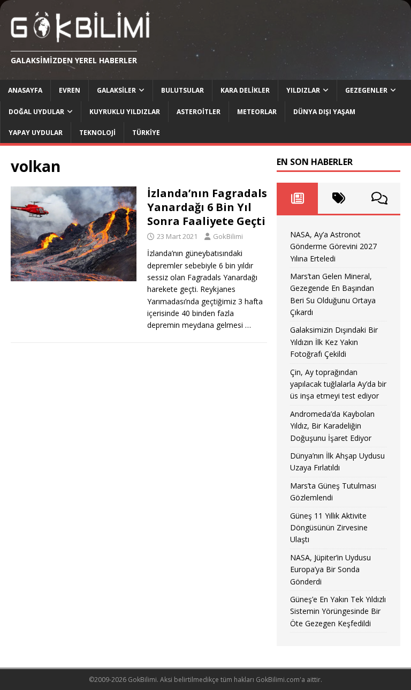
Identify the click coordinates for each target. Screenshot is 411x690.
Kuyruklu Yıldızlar (124, 111)
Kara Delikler (245, 90)
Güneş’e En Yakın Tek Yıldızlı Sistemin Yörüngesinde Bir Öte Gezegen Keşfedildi (338, 611)
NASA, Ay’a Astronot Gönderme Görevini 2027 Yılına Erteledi (333, 246)
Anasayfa (25, 90)
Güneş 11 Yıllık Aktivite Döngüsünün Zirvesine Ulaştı (329, 528)
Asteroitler (198, 111)
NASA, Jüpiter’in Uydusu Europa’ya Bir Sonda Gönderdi (330, 569)
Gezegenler (366, 90)
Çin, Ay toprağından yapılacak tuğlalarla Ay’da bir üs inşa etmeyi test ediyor (338, 384)
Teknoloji (97, 132)
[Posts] (297, 198)
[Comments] (379, 198)
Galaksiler (116, 90)
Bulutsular (182, 90)
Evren (69, 90)
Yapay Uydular (36, 132)
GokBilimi (228, 236)
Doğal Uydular (36, 111)
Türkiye (146, 132)
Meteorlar (257, 111)
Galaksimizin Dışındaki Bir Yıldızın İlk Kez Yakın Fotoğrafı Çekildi (334, 342)
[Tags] (338, 198)
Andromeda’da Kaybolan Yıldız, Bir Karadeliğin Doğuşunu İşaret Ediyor (332, 426)
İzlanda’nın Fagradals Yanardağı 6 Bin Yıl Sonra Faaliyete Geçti (207, 207)
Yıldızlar (303, 90)
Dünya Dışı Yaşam (324, 111)
